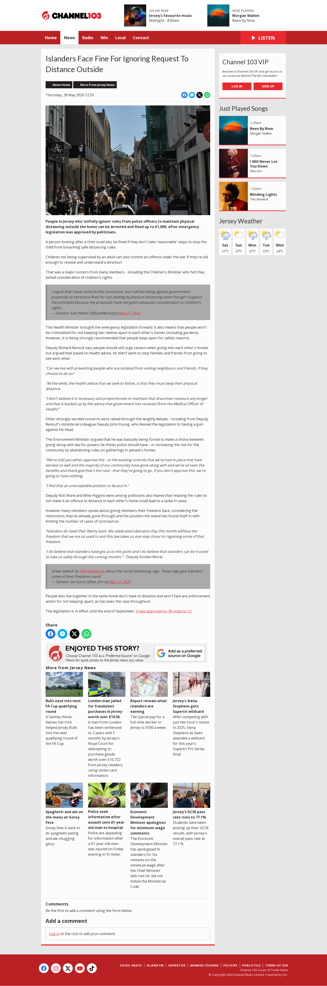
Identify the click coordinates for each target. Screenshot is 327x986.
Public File (251, 965)
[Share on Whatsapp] (207, 95)
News (69, 37)
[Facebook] (44, 968)
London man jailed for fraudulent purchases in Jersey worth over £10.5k (105, 708)
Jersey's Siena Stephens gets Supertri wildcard (188, 706)
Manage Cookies (204, 965)
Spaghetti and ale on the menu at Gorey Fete (64, 817)
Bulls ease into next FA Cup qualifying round (63, 706)
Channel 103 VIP (245, 62)
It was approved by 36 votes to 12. (164, 611)
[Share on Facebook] (184, 95)
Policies (230, 965)
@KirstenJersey (92, 571)
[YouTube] (80, 968)
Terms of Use (276, 965)
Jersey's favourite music (170, 16)
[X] (68, 968)
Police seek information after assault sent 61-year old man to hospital (106, 819)
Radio (87, 37)
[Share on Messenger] (192, 95)
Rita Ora (256, 171)
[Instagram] (56, 968)
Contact (141, 37)
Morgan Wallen (245, 16)
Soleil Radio (131, 965)
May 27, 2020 (129, 313)
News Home (61, 85)
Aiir (285, 975)
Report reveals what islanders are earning (148, 706)
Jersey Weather (240, 221)
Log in (54, 933)
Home (51, 37)
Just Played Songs (243, 108)
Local (120, 37)
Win (104, 37)
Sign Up (268, 86)
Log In (237, 86)
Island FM (155, 965)
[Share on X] (199, 95)
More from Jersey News (97, 85)
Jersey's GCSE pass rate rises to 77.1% (189, 814)
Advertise (177, 965)
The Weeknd (259, 199)
